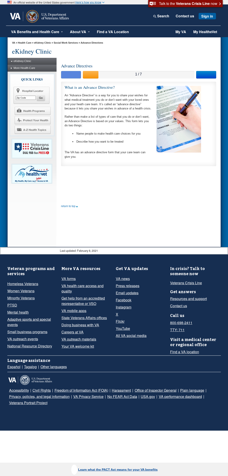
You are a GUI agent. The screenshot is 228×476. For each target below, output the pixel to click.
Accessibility (19, 390)
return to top (68, 206)
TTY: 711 (177, 329)
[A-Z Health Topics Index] (32, 129)
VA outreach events (22, 338)
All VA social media (131, 335)
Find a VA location (184, 351)
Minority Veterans (21, 298)
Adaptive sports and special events (29, 322)
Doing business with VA (80, 324)
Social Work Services (66, 42)
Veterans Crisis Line (186, 282)
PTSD (12, 305)
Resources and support (188, 298)
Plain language (192, 390)
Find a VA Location (113, 31)
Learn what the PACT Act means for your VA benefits (118, 469)
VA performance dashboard (180, 396)
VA (13, 42)
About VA (78, 31)
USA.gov (148, 396)
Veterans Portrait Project (28, 402)
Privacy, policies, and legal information (39, 396)
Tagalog (30, 366)
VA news (123, 278)
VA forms (68, 278)
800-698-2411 (181, 322)
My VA (180, 31)
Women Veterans (21, 290)
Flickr (120, 321)
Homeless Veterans (22, 283)
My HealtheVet (205, 31)
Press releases (127, 285)
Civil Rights (42, 390)
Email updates (127, 292)
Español (13, 366)
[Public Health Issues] (32, 120)
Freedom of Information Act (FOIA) (81, 390)
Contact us (185, 16)
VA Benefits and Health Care (35, 31)
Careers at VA (72, 332)
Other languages (54, 366)
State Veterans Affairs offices (84, 317)
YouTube (123, 328)
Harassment (121, 390)
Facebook (123, 300)
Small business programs (27, 331)
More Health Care (24, 68)
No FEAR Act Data (122, 396)
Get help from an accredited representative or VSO (83, 301)
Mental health (18, 312)
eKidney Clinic (42, 42)
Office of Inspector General (156, 390)
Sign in (207, 16)
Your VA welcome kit (77, 346)
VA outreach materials (78, 339)
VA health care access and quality (82, 288)
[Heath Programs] (32, 110)
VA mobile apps (73, 310)
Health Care (24, 42)
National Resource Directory (29, 346)
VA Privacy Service (88, 396)
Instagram (123, 307)
